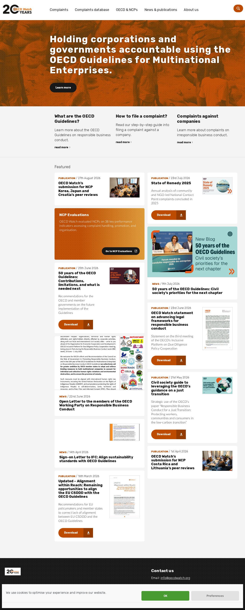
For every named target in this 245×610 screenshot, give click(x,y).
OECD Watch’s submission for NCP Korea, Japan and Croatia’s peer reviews (78, 189)
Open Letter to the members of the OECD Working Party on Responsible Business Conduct (95, 405)
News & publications (161, 10)
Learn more (63, 87)
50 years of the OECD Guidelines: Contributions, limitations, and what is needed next (79, 281)
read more (61, 147)
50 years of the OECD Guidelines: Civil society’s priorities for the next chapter (187, 291)
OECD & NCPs (127, 10)
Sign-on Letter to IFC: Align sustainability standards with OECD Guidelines (96, 459)
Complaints (59, 10)
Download (164, 215)
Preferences (215, 596)
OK (165, 596)
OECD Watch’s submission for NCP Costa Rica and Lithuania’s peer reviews (172, 462)
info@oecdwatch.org (175, 578)
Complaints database (92, 10)
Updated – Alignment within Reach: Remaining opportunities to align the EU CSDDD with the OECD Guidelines (80, 489)
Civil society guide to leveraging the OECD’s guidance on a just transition (170, 388)
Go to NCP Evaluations (119, 251)
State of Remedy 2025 (171, 183)
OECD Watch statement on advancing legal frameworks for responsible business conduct (172, 321)
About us (191, 10)
